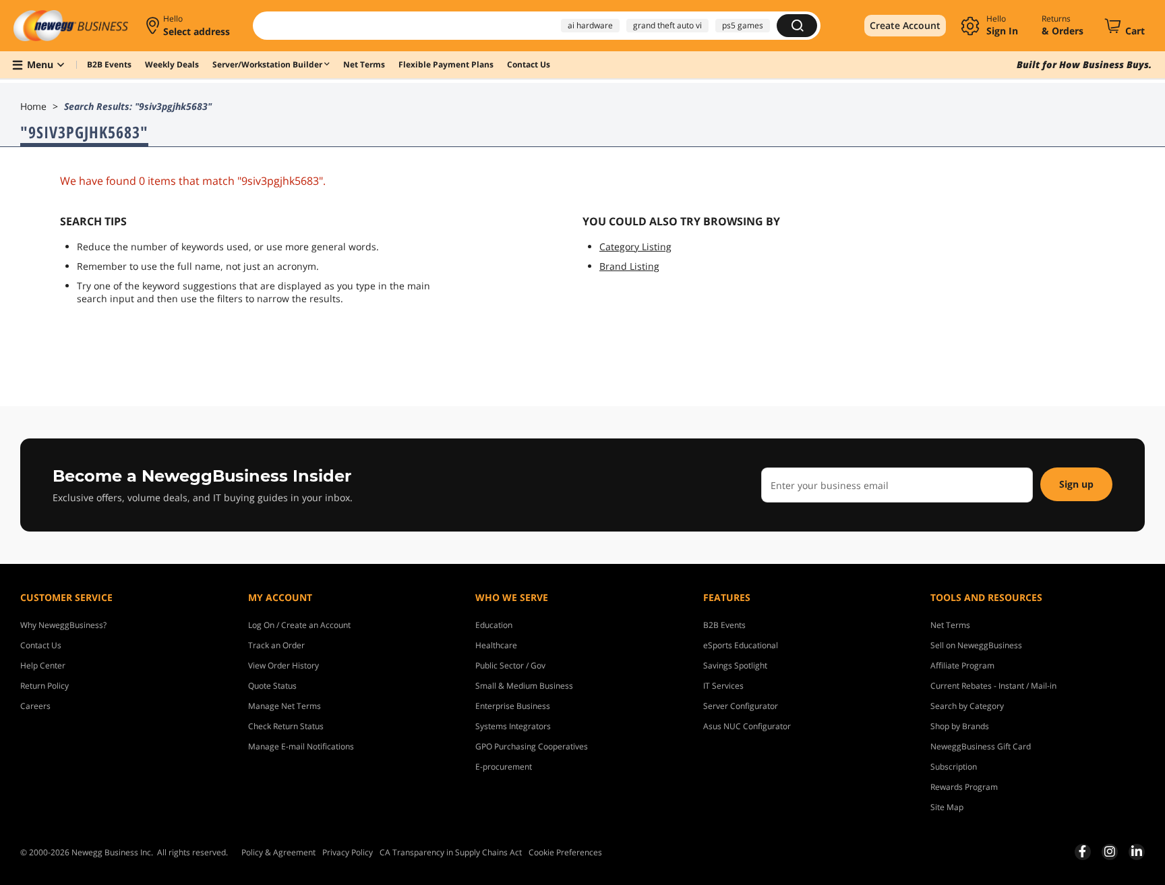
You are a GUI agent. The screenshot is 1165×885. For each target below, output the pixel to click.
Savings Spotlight (735, 665)
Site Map (946, 807)
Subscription (953, 766)
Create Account (905, 25)
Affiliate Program (962, 665)
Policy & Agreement (278, 852)
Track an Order (276, 645)
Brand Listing (629, 266)
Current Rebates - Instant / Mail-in (993, 685)
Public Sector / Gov (510, 665)
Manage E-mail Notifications (301, 746)
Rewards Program (964, 787)
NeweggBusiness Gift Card (980, 746)
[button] (189, 25)
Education (493, 625)
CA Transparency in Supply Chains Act (451, 852)
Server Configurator (740, 706)
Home (33, 106)
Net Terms (950, 625)
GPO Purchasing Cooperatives (531, 746)
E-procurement (503, 766)
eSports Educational (740, 645)
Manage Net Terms (284, 706)
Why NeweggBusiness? (63, 625)
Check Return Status (286, 726)
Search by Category (967, 706)
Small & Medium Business (524, 685)
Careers (35, 706)
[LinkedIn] (1136, 851)
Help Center (42, 665)
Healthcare (496, 645)
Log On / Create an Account (299, 625)
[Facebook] (1082, 851)
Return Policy (44, 685)
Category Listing (635, 246)
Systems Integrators (513, 726)
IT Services (723, 685)
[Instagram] (1109, 851)
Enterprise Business (512, 706)
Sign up (1076, 484)
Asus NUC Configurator (747, 726)
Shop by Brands (959, 726)
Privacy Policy (347, 852)
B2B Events (724, 625)
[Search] (797, 25)
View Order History (283, 665)
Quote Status (272, 685)
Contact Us (40, 645)
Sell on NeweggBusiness (976, 645)
